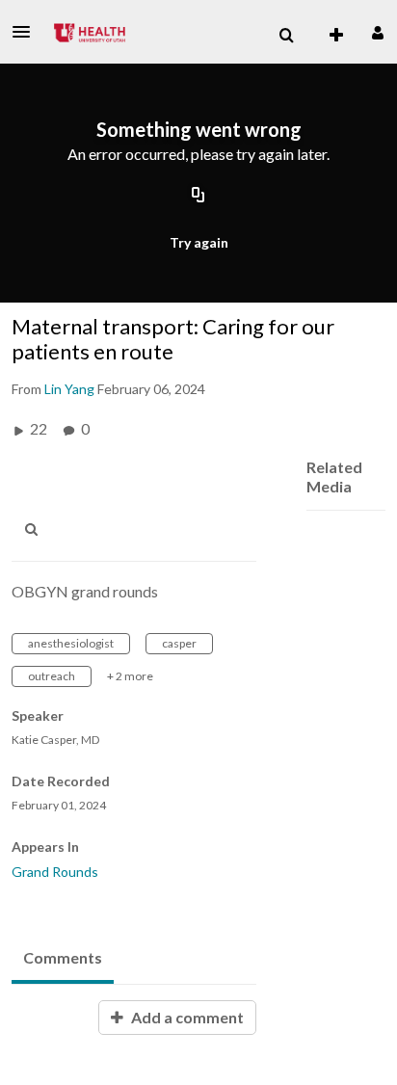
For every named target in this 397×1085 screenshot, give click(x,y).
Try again (199, 242)
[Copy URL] (198, 195)
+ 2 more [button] (130, 676)
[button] (27, 31)
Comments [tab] (62, 957)
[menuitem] (286, 35)
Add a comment (186, 1017)
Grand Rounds (55, 871)
